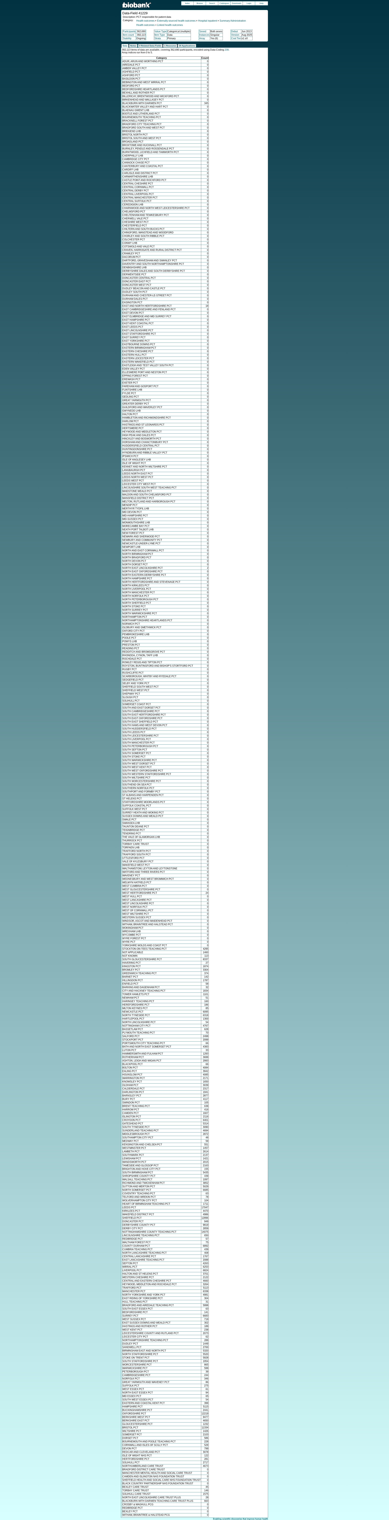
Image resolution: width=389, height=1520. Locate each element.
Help (261, 3)
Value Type (160, 31)
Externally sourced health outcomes (176, 20)
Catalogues (224, 3)
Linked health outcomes (170, 25)
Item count (128, 35)
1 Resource (170, 46)
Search (212, 3)
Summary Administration (233, 20)
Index (187, 3)
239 (227, 49)
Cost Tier (236, 38)
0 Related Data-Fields (150, 46)
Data (125, 46)
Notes (133, 46)
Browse (200, 3)
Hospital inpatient (207, 20)
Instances (204, 35)
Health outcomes (145, 20)
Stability (127, 38)
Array (202, 38)
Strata (157, 38)
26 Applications (187, 46)
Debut (234, 31)
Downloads (236, 3)
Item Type (159, 35)
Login (249, 3)
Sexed (202, 31)
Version (235, 35)
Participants (129, 31)
